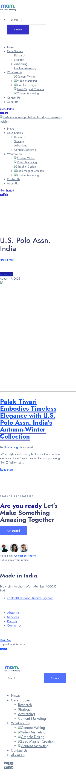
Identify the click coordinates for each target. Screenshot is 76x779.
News (10, 47)
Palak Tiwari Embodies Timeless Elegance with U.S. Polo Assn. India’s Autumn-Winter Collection (28, 419)
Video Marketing (27, 81)
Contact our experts (25, 556)
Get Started (7, 109)
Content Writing (26, 77)
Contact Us (13, 98)
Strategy (19, 60)
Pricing (12, 621)
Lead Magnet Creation (30, 89)
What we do (14, 72)
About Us (12, 102)
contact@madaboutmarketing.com (30, 598)
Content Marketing (25, 68)
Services (13, 617)
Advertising (20, 64)
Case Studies (15, 51)
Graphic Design (26, 85)
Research (19, 55)
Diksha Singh (11, 447)
